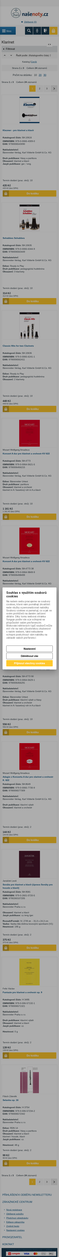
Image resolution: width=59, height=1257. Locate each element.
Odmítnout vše (29, 656)
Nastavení (30, 648)
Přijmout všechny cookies (29, 663)
